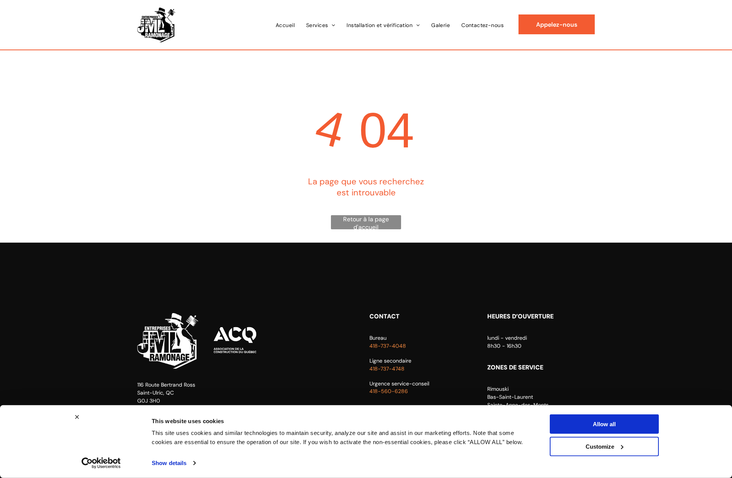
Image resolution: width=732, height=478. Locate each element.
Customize (600, 446)
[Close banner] (77, 417)
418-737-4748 (387, 368)
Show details (169, 463)
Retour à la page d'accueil (366, 222)
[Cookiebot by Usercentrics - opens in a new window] (101, 463)
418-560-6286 (388, 391)
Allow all (604, 424)
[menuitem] (285, 25)
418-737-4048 (387, 345)
